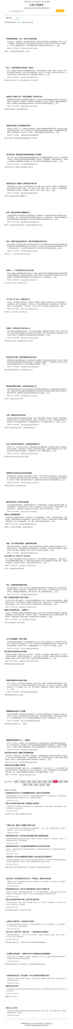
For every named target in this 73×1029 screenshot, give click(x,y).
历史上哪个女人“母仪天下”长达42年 (17, 556)
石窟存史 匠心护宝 (12, 986)
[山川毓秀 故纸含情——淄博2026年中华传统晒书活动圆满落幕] (25, 942)
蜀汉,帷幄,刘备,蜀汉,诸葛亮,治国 (30, 222)
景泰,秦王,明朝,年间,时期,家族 (29, 692)
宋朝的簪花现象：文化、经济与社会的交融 (21, 38)
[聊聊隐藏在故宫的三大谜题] (13, 695)
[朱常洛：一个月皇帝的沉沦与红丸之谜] (17, 254)
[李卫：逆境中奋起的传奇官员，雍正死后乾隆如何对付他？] (23, 225)
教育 (45, 8)
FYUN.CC (32, 1023)
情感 (38, 1)
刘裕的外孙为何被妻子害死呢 (14, 765)
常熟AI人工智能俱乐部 (45, 1023)
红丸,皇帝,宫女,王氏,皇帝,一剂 (29, 280)
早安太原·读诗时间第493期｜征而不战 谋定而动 (22, 899)
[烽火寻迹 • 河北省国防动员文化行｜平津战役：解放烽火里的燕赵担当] (28, 867)
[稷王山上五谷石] (11, 996)
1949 (28, 781)
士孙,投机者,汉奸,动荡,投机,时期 (30, 367)
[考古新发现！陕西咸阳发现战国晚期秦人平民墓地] (20, 138)
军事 (35, 8)
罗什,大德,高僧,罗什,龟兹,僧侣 (27, 619)
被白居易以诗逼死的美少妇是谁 (15, 651)
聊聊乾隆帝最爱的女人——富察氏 (18, 740)
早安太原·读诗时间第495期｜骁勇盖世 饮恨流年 (22, 803)
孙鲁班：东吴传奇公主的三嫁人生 (18, 328)
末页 (48, 785)
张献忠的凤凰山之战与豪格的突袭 (18, 125)
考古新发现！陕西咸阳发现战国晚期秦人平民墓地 (23, 154)
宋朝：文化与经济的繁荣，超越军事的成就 (21, 543)
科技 (38, 8)
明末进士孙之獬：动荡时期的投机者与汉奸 (21, 357)
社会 (32, 1)
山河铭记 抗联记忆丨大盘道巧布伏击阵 (20, 921)
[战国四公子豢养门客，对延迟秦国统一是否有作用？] (21, 80)
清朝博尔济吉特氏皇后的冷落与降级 (19, 473)
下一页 (42, 785)
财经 (32, 8)
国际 (29, 1)
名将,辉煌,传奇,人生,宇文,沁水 (29, 395)
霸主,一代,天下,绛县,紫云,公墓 (29, 309)
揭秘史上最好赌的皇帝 (12, 514)
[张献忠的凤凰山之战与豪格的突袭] (15, 109)
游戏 (41, 8)
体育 (25, 8)
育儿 (48, 8)
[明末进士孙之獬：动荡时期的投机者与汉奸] (18, 341)
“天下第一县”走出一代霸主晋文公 (18, 299)
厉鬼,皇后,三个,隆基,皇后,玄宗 (27, 607)
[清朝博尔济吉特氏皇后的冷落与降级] (16, 456)
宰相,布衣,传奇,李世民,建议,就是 (30, 424)
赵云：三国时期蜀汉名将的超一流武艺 (19, 67)
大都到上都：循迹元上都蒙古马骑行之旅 (20, 825)
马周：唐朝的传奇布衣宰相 (15, 415)
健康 (48, 1)
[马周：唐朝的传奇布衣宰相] (13, 398)
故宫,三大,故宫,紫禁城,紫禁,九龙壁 (30, 721)
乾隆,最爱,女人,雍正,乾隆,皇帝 (29, 749)
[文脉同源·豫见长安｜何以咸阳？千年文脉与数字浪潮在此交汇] (25, 964)
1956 (65, 781)
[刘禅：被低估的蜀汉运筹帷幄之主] (15, 196)
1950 (34, 781)
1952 (44, 781)
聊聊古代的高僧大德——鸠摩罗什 (16, 610)
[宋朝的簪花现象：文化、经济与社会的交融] (18, 22)
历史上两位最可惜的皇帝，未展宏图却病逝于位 (23, 444)
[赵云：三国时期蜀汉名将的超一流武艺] (17, 51)
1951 (39, 781)
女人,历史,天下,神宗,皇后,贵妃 (27, 565)
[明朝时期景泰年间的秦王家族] (14, 664)
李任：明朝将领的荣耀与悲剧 (16, 585)
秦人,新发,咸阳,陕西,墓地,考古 (29, 164)
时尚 (35, 1)
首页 (16, 781)
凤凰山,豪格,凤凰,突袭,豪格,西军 (30, 135)
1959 (35, 785)
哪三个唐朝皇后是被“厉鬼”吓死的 (16, 597)
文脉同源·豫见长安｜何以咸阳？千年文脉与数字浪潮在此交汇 (28, 975)
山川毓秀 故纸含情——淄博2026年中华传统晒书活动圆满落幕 (28, 953)
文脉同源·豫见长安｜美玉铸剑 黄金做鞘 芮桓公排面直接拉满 (26, 835)
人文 (41, 1)
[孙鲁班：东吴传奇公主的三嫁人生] (15, 312)
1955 (60, 781)
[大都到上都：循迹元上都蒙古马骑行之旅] (18, 814)
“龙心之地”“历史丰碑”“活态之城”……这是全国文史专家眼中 (27, 932)
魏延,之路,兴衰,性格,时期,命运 (29, 193)
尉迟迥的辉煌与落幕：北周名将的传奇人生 (21, 386)
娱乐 (29, 8)
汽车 (45, 1)
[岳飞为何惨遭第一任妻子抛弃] (14, 622)
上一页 (22, 781)
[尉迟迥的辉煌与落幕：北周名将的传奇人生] (18, 369)
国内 (25, 1)
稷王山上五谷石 (11, 1008)
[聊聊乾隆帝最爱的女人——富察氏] (15, 724)
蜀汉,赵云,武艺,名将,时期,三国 (29, 77)
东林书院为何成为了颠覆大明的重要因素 (18, 752)
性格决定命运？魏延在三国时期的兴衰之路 (21, 183)
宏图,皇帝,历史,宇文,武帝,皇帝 (29, 453)
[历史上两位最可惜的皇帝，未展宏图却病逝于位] (20, 427)
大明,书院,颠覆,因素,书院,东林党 (28, 762)
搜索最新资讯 (60, 11)
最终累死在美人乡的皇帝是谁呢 (17, 502)
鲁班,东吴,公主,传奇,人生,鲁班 (29, 338)
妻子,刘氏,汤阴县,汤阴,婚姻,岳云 (30, 648)
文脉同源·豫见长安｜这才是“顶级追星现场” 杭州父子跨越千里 (27, 889)
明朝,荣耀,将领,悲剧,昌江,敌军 (29, 594)
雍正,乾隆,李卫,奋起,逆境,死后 (29, 251)
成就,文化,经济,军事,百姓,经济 (29, 553)
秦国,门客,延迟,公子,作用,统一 (29, 106)
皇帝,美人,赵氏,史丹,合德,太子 (29, 511)
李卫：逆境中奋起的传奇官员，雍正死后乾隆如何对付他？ (27, 241)
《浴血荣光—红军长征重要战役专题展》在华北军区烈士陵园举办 (28, 856)
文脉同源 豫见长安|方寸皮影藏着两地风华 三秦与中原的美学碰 (27, 793)
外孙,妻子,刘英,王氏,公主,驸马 (27, 775)
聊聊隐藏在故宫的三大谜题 (15, 711)
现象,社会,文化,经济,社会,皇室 (29, 48)
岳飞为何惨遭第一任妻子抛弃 (16, 639)
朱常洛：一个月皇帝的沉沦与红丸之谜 (19, 270)
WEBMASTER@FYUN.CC (40, 1025)
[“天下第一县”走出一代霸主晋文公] (15, 283)
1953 (50, 781)
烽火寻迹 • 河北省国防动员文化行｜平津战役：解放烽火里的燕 (28, 878)
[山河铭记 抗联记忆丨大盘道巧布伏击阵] (18, 910)
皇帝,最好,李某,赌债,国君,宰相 (27, 524)
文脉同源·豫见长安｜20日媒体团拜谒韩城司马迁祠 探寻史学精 (27, 846)
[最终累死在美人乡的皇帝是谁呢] (15, 485)
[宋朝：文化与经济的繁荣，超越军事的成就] (18, 527)
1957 (25, 785)
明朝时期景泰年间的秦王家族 (16, 680)
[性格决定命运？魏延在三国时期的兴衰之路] (18, 167)
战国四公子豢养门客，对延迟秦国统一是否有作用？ (24, 96)
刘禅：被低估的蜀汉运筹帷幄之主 (18, 212)
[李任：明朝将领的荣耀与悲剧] (14, 568)
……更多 (57, 45)
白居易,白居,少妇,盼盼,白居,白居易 (28, 661)
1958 (30, 785)
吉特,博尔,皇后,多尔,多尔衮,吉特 (30, 482)
